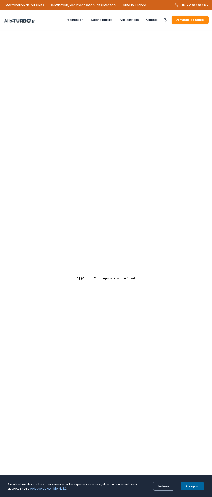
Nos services (129, 19)
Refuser (163, 486)
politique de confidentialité (48, 488)
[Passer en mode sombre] (165, 20)
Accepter (192, 486)
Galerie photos (101, 19)
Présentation (74, 19)
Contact (152, 19)
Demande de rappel (190, 19)
